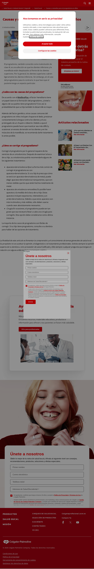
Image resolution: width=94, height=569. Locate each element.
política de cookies (36, 37)
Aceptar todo (47, 44)
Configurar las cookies (47, 51)
